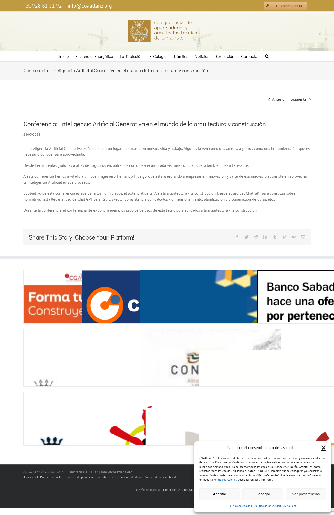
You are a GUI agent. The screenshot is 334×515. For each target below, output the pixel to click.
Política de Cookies (225, 479)
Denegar (262, 494)
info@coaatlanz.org (89, 5)
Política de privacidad (267, 506)
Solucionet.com (167, 490)
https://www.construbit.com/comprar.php (95, 306)
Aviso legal (30, 477)
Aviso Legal (290, 506)
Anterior (279, 99)
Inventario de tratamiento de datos (120, 477)
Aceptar (219, 494)
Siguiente (299, 99)
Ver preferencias (306, 494)
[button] (323, 447)
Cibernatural (190, 490)
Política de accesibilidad (160, 477)
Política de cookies (240, 506)
